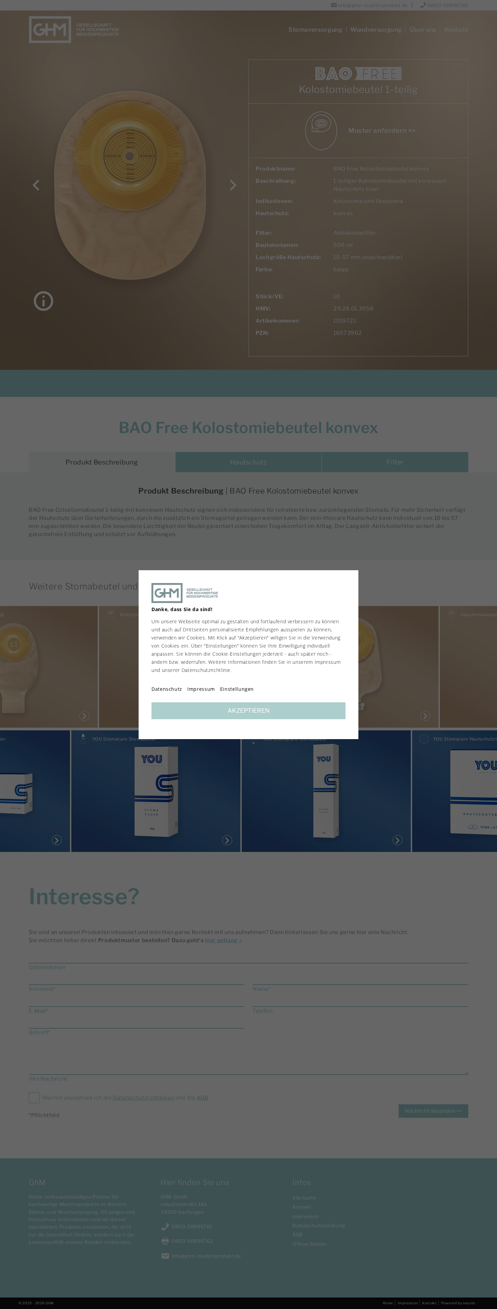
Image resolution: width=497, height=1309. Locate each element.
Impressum (201, 689)
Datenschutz (166, 689)
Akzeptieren (249, 710)
